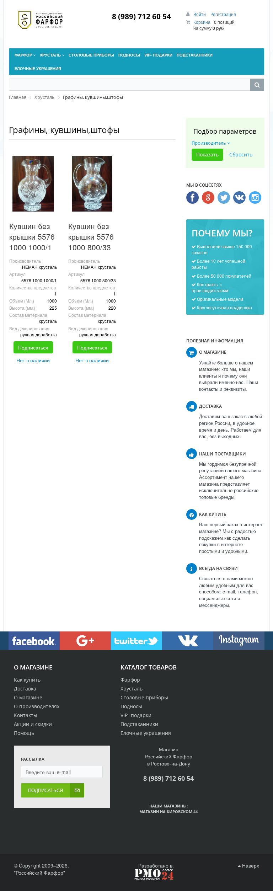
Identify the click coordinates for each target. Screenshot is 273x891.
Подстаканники (139, 724)
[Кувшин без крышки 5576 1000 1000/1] (33, 184)
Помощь (24, 733)
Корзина (201, 22)
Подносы (131, 706)
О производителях (36, 706)
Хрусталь (132, 688)
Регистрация (223, 14)
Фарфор (130, 679)
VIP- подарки (136, 715)
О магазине (28, 697)
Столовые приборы (144, 697)
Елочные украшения (146, 733)
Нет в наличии (33, 360)
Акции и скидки (33, 724)
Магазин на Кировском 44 (168, 811)
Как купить (27, 679)
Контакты (25, 715)
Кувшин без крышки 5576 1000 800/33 (91, 236)
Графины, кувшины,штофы (64, 129)
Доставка (25, 688)
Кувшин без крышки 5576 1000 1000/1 (32, 236)
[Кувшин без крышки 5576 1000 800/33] (92, 184)
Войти (200, 14)
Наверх (250, 865)
